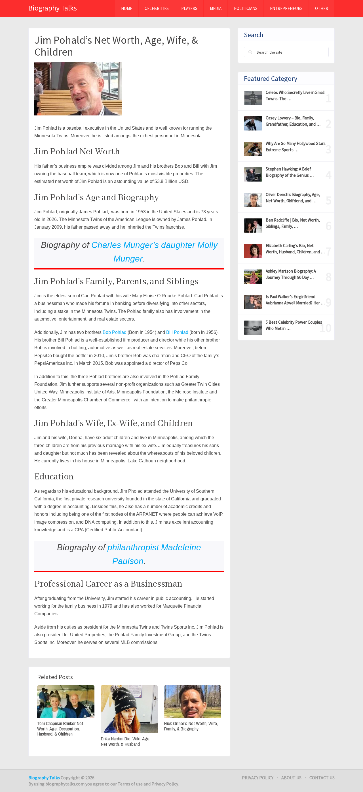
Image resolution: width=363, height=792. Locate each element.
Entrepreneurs (286, 8)
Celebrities (157, 8)
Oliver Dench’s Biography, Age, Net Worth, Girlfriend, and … (293, 197)
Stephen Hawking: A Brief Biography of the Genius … (290, 172)
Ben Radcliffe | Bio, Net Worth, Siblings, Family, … (293, 223)
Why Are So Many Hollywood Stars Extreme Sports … (296, 146)
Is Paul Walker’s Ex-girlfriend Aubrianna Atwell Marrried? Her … (295, 300)
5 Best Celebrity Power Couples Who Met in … (294, 325)
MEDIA (215, 8)
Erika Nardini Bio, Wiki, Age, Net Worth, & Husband (125, 741)
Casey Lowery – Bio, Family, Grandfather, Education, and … (293, 121)
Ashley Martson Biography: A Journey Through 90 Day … (291, 274)
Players (189, 8)
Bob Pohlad (114, 332)
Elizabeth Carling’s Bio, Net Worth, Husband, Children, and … (295, 248)
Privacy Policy (257, 777)
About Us (291, 777)
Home (126, 8)
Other (321, 8)
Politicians (246, 8)
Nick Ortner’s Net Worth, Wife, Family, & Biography (191, 726)
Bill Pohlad (177, 332)
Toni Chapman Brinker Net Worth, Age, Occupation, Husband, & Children (60, 729)
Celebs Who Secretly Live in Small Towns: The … (295, 95)
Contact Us (322, 777)
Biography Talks (52, 7)
